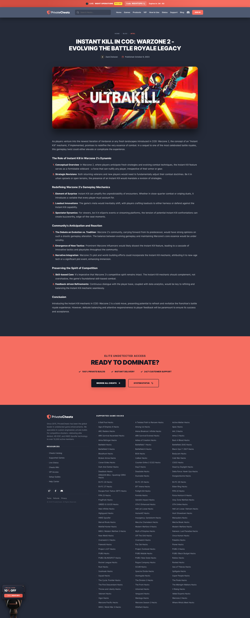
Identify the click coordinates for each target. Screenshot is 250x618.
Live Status (53, 462)
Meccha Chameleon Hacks (146, 522)
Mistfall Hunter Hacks (107, 526)
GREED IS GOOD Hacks (108, 504)
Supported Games (56, 458)
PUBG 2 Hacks (178, 549)
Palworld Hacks (105, 544)
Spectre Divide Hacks (144, 571)
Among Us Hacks (142, 427)
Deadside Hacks (142, 471)
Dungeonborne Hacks (181, 476)
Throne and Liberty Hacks (109, 589)
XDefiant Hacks (141, 607)
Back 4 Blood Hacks (180, 440)
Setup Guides (54, 477)
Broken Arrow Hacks (107, 458)
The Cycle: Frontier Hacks (109, 580)
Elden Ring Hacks (179, 486)
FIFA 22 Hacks (178, 491)
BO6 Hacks (140, 453)
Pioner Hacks (177, 544)
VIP (145, 12)
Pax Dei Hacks (141, 544)
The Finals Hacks (179, 580)
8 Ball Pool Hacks (105, 422)
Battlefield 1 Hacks (143, 444)
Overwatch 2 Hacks (106, 540)
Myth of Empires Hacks (145, 531)
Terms (49, 498)
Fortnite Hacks (141, 495)
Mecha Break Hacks (180, 522)
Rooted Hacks (178, 562)
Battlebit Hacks (104, 444)
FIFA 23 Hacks (104, 495)
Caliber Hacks (141, 458)
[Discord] (188, 12)
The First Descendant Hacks (110, 585)
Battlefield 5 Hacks (106, 449)
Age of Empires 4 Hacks (108, 427)
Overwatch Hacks (143, 540)
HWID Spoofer (104, 518)
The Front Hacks (142, 585)
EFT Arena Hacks (142, 486)
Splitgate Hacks (179, 571)
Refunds (56, 498)
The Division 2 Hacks (144, 580)
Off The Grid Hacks (143, 535)
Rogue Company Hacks (145, 562)
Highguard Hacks (105, 513)
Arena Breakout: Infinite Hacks (148, 431)
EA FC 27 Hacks (105, 486)
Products (137, 12)
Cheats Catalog (55, 453)
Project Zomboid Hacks (145, 549)
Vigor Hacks (103, 598)
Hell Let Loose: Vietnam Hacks (185, 509)
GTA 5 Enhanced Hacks (145, 504)
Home (118, 12)
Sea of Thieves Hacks (181, 567)
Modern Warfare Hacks (182, 526)
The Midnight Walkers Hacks (184, 585)
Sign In (198, 12)
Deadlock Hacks (105, 471)
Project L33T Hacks (106, 549)
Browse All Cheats (106, 383)
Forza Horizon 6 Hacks (182, 495)
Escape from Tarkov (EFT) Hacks (112, 491)
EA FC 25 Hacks (142, 482)
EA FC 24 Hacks (105, 482)
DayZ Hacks (140, 467)
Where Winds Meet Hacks (183, 602)
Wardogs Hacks (142, 598)
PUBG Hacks (103, 553)
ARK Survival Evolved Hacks (147, 436)
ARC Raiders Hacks (106, 431)
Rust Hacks (103, 567)
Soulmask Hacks (105, 571)
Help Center (54, 481)
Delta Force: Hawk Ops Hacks (185, 471)
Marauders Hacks (179, 518)
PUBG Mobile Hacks (143, 553)
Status (165, 12)
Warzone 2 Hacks (179, 598)
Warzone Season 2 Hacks (146, 602)
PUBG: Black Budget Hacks (184, 553)
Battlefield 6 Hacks (143, 449)
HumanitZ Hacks (142, 513)
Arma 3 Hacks (178, 436)
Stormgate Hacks (142, 576)
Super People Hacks (181, 576)
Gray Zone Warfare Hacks (183, 500)
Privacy (64, 498)
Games (127, 12)
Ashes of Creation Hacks (145, 440)
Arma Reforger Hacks (107, 440)
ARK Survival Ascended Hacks (111, 436)
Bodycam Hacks (179, 453)
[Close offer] (23, 586)
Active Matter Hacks (181, 422)
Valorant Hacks (104, 593)
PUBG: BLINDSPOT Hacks (109, 558)
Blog (182, 12)
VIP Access (53, 472)
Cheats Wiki (54, 467)
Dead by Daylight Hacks (182, 467)
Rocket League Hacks (107, 562)
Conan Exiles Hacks (106, 462)
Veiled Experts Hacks (181, 593)
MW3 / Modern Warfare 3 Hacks (112, 531)
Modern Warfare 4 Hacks (146, 526)
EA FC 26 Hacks (179, 482)
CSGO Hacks (177, 462)
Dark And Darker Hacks (108, 467)
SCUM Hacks (140, 567)
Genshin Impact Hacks (144, 500)
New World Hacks (106, 535)
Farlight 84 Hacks (142, 491)
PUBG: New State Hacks (145, 558)
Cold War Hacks (179, 458)
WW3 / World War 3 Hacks (109, 607)
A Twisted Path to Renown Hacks (149, 422)
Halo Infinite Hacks (106, 509)
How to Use (154, 12)
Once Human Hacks (180, 535)
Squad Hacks (104, 576)
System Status (141, 383)
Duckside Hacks (142, 476)
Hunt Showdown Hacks (182, 513)
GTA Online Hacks (180, 504)
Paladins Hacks (178, 540)
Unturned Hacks (142, 589)
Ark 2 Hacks (177, 431)
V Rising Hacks (178, 589)
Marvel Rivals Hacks (106, 522)
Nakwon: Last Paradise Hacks (185, 531)
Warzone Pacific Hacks (108, 602)
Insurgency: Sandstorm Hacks (148, 518)
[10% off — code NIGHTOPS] (13, 592)
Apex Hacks (177, 427)
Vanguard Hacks (142, 593)
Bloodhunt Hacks (105, 453)
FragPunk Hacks (105, 500)
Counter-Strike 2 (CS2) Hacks (147, 462)
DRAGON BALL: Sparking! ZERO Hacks (112, 476)
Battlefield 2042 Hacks (182, 444)
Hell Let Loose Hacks (144, 509)
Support (173, 12)
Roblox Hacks (178, 558)
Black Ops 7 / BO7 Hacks (183, 449)
